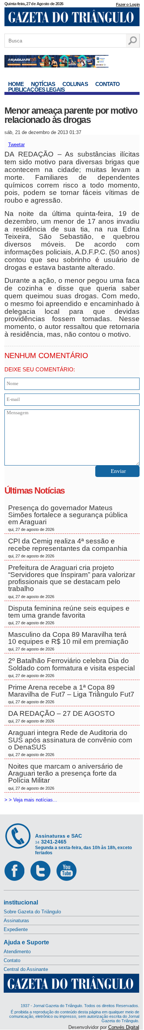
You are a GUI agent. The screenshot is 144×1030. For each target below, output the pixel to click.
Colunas (75, 84)
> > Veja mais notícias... (30, 800)
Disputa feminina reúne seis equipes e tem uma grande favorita (69, 614)
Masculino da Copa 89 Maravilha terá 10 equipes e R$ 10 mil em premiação (68, 641)
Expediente (16, 929)
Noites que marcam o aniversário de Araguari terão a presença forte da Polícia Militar (65, 776)
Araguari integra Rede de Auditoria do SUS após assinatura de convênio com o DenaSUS (70, 743)
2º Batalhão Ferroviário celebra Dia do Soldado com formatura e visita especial (71, 667)
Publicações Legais (36, 89)
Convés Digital (123, 1027)
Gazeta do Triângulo (72, 18)
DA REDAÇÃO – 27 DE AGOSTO (61, 716)
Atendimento (17, 951)
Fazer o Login (128, 4)
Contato (107, 84)
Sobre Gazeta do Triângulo (32, 911)
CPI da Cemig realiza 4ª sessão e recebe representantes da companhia (67, 547)
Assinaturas (16, 920)
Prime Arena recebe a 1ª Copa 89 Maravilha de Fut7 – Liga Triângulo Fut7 (71, 693)
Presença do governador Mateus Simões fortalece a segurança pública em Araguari (68, 518)
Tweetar (16, 144)
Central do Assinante (26, 969)
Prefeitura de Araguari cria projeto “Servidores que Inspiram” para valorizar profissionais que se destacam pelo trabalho (71, 581)
